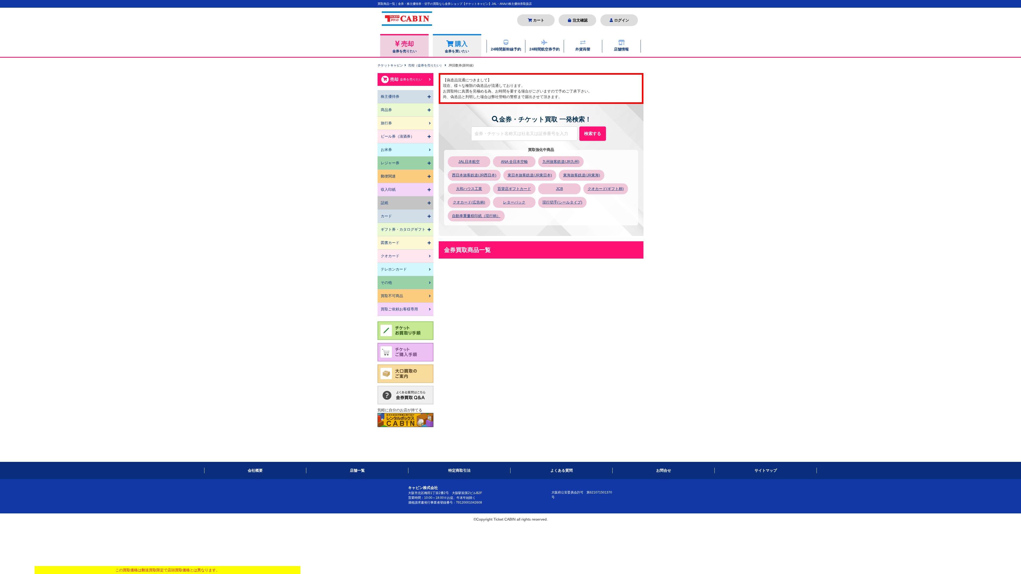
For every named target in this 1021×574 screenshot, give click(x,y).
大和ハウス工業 (469, 189)
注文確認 (580, 20)
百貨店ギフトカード (514, 189)
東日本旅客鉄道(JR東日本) (530, 175)
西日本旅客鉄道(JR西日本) (474, 175)
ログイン (621, 20)
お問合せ (663, 470)
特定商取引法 (459, 470)
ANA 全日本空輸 (514, 161)
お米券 (386, 149)
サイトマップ (766, 470)
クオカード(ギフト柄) (606, 189)
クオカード (390, 256)
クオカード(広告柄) (469, 202)
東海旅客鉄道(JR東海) (581, 175)
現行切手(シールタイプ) (562, 202)
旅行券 (386, 123)
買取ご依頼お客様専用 (399, 309)
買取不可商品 (392, 296)
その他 (386, 282)
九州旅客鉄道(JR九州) (560, 161)
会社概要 (255, 470)
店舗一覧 (357, 470)
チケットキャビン (390, 65)
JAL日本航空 (469, 161)
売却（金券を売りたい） (425, 65)
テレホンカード (394, 269)
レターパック (514, 202)
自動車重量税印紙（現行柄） (476, 216)
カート (538, 20)
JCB (559, 189)
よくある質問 (561, 470)
